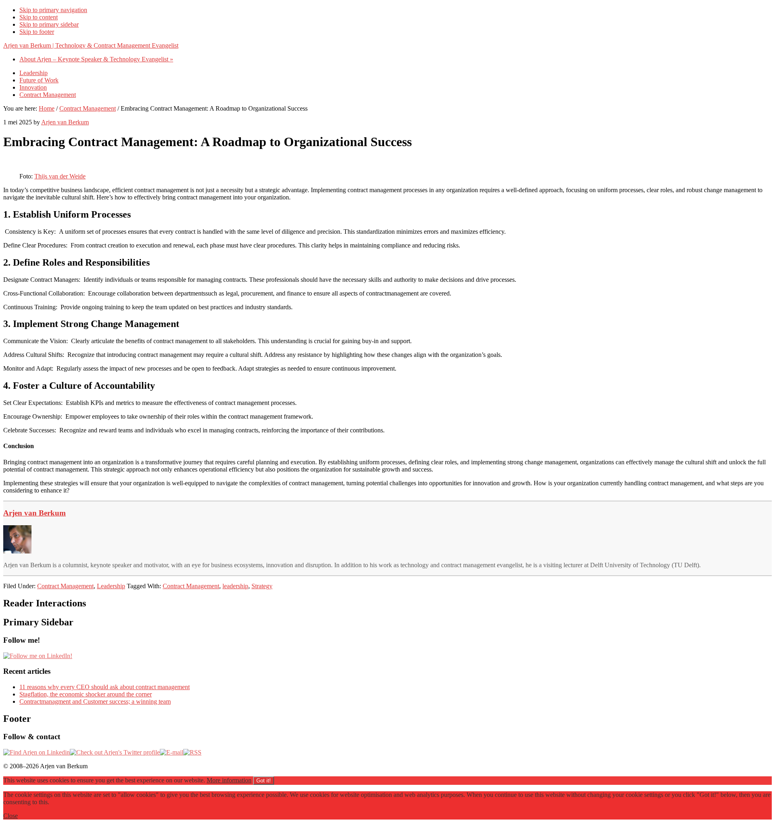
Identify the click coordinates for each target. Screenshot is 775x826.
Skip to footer (36, 31)
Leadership (111, 586)
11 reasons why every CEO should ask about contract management (104, 686)
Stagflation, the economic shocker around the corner (85, 694)
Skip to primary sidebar (49, 24)
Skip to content (38, 17)
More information (229, 780)
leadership (235, 586)
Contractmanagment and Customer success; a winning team (95, 701)
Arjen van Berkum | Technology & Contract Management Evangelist (90, 45)
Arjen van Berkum (34, 513)
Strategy (261, 586)
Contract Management (65, 586)
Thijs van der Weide (60, 176)
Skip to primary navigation (53, 9)
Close (10, 815)
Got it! (263, 781)
